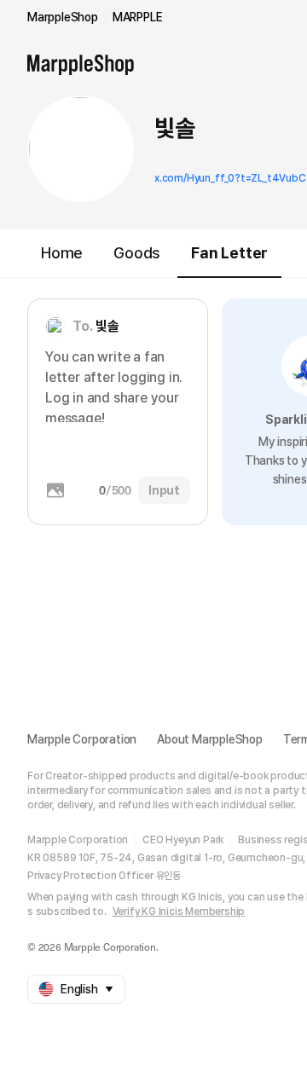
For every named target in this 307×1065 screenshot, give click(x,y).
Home (62, 253)
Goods (136, 253)
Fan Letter (229, 253)
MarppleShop (62, 17)
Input (164, 490)
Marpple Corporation (81, 739)
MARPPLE (138, 17)
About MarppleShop (210, 739)
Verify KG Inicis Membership (179, 911)
